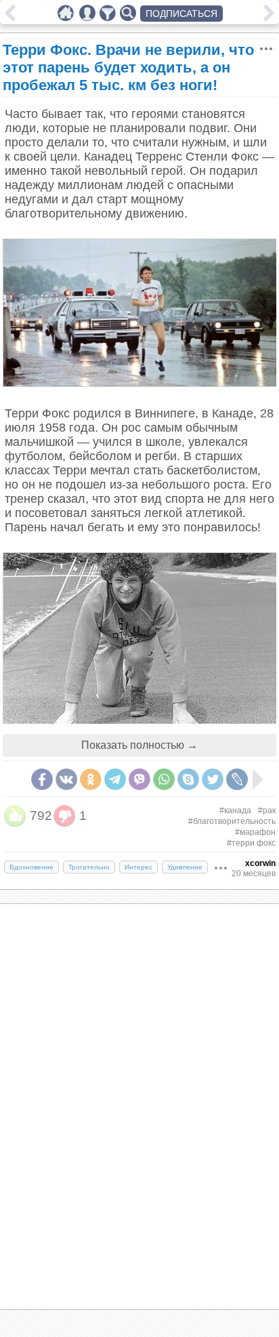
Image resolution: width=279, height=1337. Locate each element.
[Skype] (188, 779)
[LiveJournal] (237, 779)
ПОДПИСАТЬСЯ (181, 13)
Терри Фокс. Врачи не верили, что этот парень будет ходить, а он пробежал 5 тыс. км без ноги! (128, 67)
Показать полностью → (139, 745)
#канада (235, 810)
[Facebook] (42, 779)
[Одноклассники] (91, 779)
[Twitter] (212, 779)
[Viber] (139, 779)
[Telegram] (115, 779)
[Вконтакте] (66, 779)
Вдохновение (31, 867)
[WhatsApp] (164, 779)
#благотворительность (232, 821)
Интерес (138, 867)
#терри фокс (251, 843)
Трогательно (89, 867)
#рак (267, 810)
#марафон (255, 832)
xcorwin (260, 863)
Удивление (184, 867)
